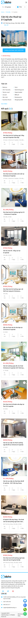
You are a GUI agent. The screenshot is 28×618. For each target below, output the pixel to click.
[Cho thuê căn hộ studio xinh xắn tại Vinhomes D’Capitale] (14, 159)
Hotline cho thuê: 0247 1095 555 (14, 50)
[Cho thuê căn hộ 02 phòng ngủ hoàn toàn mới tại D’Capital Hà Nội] (14, 543)
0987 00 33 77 (6, 604)
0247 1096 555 (7, 601)
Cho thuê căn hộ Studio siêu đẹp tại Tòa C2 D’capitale (13, 405)
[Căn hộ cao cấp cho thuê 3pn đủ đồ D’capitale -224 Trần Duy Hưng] (14, 466)
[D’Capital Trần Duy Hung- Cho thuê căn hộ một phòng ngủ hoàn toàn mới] (14, 505)
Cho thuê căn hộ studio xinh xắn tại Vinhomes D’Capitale (13, 175)
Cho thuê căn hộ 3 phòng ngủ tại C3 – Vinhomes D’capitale (13, 213)
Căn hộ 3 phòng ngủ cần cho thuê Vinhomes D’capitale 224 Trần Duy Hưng (13, 367)
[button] (3, 38)
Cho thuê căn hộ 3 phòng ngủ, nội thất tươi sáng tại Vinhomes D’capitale (13, 290)
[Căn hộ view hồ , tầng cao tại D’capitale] (14, 236)
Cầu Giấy (8, 12)
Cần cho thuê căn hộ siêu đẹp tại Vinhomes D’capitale (12, 328)
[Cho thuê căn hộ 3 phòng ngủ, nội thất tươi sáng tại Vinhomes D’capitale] (14, 274)
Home (2, 12)
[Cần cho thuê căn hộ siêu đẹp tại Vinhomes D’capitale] (14, 313)
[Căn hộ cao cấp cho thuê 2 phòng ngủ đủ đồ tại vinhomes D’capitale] (14, 428)
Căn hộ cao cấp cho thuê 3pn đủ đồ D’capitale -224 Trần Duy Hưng (13, 482)
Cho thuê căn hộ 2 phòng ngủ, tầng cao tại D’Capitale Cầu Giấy (13, 136)
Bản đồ (6, 25)
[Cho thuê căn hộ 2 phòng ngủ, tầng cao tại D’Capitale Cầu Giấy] (14, 120)
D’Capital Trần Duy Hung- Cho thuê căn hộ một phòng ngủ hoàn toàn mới (13, 521)
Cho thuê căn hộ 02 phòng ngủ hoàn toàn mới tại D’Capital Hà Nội (14, 559)
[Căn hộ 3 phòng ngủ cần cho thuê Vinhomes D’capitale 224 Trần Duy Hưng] (14, 351)
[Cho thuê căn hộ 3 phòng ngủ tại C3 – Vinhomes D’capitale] (14, 197)
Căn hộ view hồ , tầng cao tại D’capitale (11, 251)
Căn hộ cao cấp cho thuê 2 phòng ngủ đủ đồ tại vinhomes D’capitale (13, 444)
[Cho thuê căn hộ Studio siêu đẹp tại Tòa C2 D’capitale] (14, 389)
